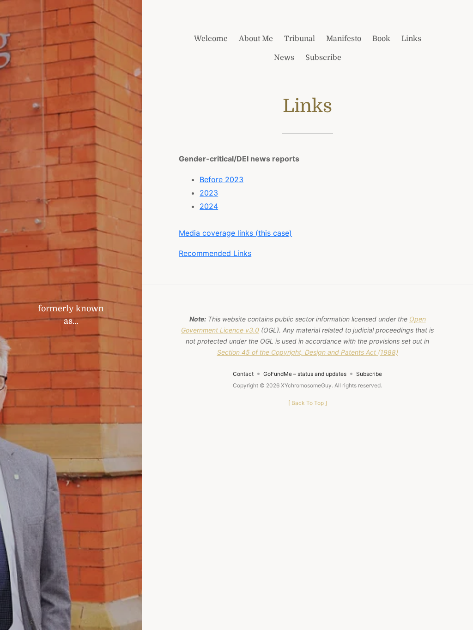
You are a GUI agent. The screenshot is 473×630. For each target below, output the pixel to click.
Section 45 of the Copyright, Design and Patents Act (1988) (307, 352)
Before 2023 (221, 179)
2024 (209, 206)
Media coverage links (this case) (235, 233)
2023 (209, 192)
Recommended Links (215, 253)
